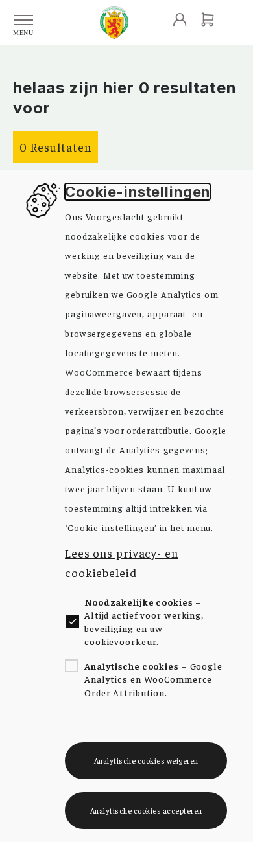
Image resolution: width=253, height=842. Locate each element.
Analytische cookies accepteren (146, 810)
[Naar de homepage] (114, 22)
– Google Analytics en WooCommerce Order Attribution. (153, 679)
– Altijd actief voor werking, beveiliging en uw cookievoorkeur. (144, 621)
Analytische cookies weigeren (146, 760)
